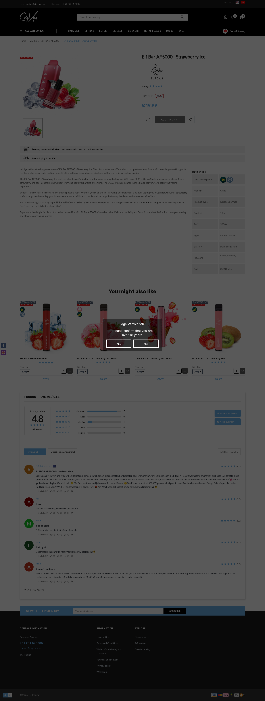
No (146, 343)
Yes (118, 343)
